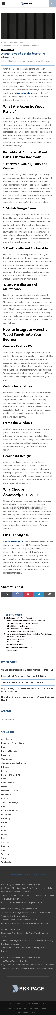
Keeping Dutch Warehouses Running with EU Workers (25, 676)
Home (8, 1009)
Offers (4, 834)
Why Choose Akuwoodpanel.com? (19, 647)
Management (7, 814)
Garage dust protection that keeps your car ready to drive (27, 670)
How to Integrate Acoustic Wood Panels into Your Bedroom (29, 634)
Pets (3, 838)
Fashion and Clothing (10, 775)
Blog (3, 747)
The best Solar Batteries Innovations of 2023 (20, 920)
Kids (3, 807)
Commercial (7, 759)
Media (4, 822)
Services (5, 842)
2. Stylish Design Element (19, 626)
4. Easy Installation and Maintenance (23, 631)
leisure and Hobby (9, 811)
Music (4, 830)
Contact (34, 1012)
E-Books (5, 767)
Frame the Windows (17, 642)
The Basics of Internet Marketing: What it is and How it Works (27, 968)
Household (6, 795)
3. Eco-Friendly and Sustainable (21, 629)
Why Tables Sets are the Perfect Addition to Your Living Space (27, 965)
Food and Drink (8, 783)
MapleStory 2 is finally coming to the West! (19, 909)
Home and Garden (8, 50)
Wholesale (6, 862)
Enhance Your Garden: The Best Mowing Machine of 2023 (26, 923)
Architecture (6, 739)
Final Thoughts (11, 650)
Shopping (5, 846)
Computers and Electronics (13, 763)
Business (5, 755)
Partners (44, 1009)
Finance (4, 779)
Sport (3, 850)
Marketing (5, 818)
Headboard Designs (17, 644)
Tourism (5, 854)
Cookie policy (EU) (20, 1009)
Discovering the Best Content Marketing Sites (20, 884)
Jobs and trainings (9, 802)
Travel (4, 858)
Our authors (33, 1009)
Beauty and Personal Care (12, 743)
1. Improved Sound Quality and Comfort (24, 623)
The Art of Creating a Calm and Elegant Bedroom (23, 682)
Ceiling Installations (17, 639)
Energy (4, 771)
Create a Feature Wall (17, 637)
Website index (22, 1012)
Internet (4, 799)
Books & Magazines (10, 751)
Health (4, 787)
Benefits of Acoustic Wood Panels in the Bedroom (25, 621)
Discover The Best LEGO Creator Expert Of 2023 (21, 902)
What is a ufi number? (10, 929)
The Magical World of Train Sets (15, 961)
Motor (4, 826)
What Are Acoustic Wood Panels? (19, 618)
